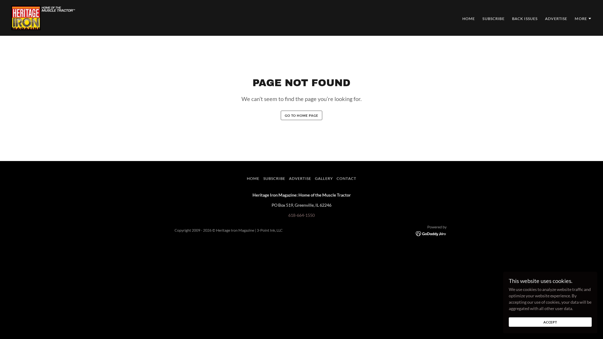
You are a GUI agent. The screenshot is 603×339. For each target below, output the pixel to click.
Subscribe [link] (493, 18)
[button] (583, 18)
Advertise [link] (556, 18)
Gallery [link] (324, 178)
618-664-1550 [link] (301, 215)
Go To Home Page (301, 115)
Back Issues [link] (525, 18)
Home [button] (253, 178)
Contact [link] (346, 178)
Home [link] (468, 18)
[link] (43, 17)
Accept (550, 322)
